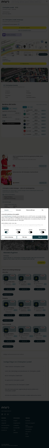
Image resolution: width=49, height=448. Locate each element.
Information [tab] (18, 210)
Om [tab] (42, 210)
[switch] (18, 232)
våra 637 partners (8, 216)
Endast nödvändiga (9, 237)
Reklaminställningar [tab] (30, 210)
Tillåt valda (24, 237)
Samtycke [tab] (6, 210)
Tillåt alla (40, 237)
